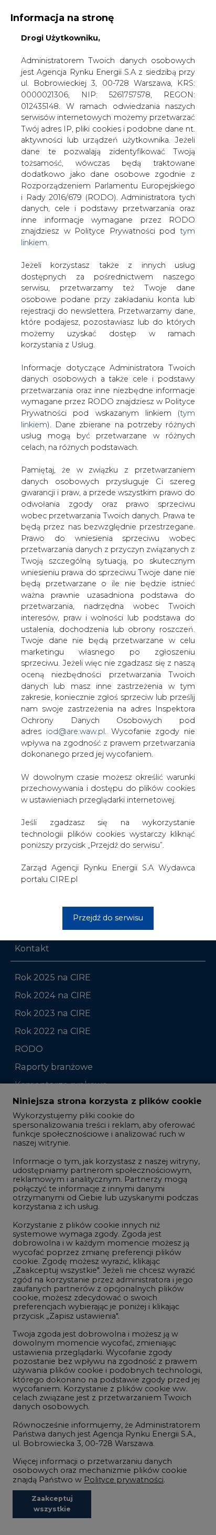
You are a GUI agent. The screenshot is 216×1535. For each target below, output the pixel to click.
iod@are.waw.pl (75, 731)
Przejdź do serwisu (108, 917)
